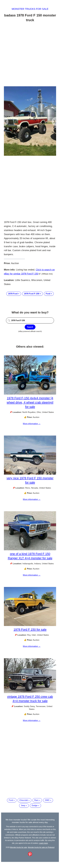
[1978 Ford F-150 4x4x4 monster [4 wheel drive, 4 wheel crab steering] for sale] (30, 394)
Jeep (23, 805)
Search (30, 327)
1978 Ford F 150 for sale (30, 629)
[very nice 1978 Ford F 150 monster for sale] (30, 474)
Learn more (43, 843)
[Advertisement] (30, 55)
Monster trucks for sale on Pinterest (41, 847)
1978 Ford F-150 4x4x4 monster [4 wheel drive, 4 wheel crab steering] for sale (30, 402)
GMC (47, 800)
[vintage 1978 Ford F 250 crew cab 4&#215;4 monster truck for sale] (30, 692)
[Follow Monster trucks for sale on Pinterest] (30, 855)
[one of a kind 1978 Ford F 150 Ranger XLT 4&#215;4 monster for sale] (30, 549)
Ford (48, 293)
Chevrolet (23, 800)
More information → (31, 423)
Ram (36, 800)
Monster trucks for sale (30, 9)
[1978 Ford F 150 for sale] (30, 625)
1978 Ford (13, 293)
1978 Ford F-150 (31, 293)
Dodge (35, 805)
